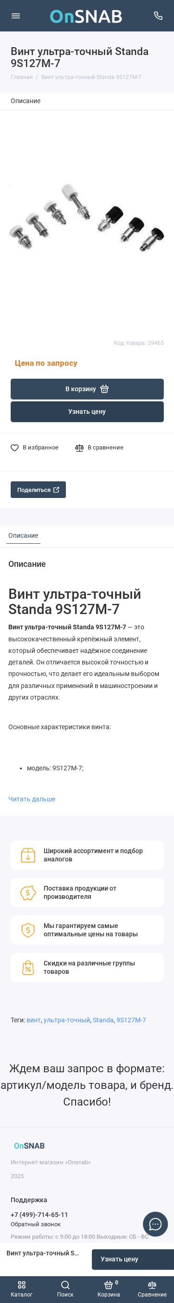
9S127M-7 (131, 1020)
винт (33, 1020)
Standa (103, 1020)
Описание (25, 101)
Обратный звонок (36, 1224)
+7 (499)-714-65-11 (39, 1214)
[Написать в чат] (155, 1223)
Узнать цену (87, 412)
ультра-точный (67, 1020)
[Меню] (16, 15)
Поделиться (34, 489)
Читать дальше (31, 799)
